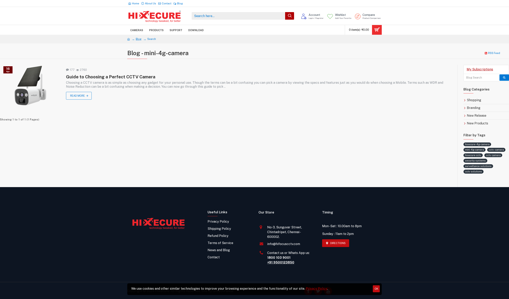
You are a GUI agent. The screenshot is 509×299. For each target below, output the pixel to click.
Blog (138, 38)
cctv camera (493, 155)
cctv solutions (473, 171)
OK (376, 288)
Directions (338, 243)
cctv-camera (496, 149)
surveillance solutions (478, 166)
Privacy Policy (316, 288)
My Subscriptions (480, 69)
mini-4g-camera (474, 149)
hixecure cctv (473, 155)
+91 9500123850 (280, 262)
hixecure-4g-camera (477, 144)
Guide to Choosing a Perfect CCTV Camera (110, 76)
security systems (475, 160)
